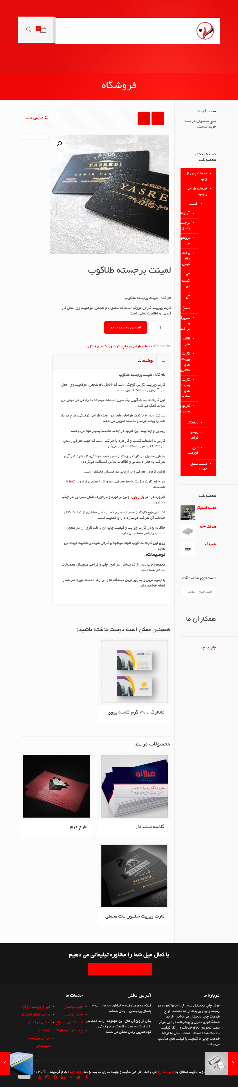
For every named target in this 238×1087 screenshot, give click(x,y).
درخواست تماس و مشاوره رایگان (120, 969)
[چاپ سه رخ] (205, 31)
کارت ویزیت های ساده (189, 388)
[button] (59, 144)
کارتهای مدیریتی (189, 409)
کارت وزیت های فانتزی (103, 347)
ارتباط (72, 482)
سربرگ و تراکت (189, 323)
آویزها (189, 214)
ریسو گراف (194, 435)
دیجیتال (193, 423)
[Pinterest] (55, 1078)
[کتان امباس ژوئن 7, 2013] (5, 1063)
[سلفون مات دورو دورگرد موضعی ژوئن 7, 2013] (233, 1063)
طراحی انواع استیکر (36, 1015)
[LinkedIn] (63, 1078)
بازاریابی (137, 497)
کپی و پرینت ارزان (36, 1007)
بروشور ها (189, 241)
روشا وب (76, 1072)
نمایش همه (34, 119)
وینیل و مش (73, 1015)
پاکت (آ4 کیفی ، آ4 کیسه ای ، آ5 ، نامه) (189, 281)
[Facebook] (86, 1078)
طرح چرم (78, 827)
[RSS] (39, 1078)
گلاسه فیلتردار (149, 827)
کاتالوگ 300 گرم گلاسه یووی (136, 712)
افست (194, 204)
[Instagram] (47, 1078)
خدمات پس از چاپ (196, 176)
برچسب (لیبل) (189, 226)
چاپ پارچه (208, 648)
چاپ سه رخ (166, 1072)
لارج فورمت (193, 450)
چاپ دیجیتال (73, 1007)
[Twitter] (78, 1078)
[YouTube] (71, 1078)
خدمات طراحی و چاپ (137, 347)
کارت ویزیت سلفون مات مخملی (134, 916)
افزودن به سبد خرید (125, 327)
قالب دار (189, 341)
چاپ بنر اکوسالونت (69, 1031)
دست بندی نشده (198, 467)
